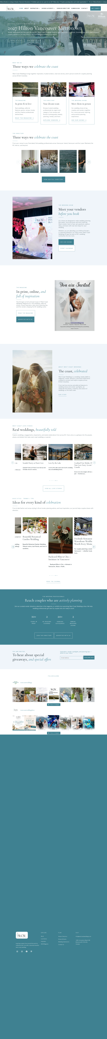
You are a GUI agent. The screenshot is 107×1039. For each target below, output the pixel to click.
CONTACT (84, 8)
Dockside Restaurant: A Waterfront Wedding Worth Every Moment (27, 541)
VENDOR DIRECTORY (63, 8)
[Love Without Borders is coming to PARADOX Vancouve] (30, 722)
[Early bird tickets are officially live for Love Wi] (18, 722)
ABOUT (26, 8)
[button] (2, 33)
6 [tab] (57, 480)
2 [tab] (51, 480)
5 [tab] (56, 480)
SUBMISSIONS (75, 8)
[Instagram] (17, 951)
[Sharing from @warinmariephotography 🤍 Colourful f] (65, 695)
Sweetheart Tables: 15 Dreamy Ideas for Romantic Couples (77, 557)
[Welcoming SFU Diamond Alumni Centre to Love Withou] (65, 722)
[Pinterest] (31, 951)
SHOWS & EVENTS (47, 8)
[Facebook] (26, 951)
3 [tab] (53, 480)
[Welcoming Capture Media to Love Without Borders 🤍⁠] (42, 722)
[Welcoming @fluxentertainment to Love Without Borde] (88, 722)
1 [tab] (49, 480)
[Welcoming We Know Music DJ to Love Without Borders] (53, 722)
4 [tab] (54, 480)
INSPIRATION (34, 8)
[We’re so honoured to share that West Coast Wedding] (53, 695)
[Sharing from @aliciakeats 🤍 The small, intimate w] (88, 695)
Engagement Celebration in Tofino (81, 464)
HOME (21, 8)
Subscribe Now (89, 657)
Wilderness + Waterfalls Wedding (57, 465)
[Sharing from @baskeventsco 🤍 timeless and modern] (42, 695)
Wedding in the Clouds (27, 463)
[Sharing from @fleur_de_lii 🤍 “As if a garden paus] (18, 695)
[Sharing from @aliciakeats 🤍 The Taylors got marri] (30, 695)
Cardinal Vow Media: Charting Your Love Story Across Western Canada (53, 539)
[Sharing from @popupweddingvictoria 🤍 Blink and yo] (77, 695)
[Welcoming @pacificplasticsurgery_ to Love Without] (77, 722)
